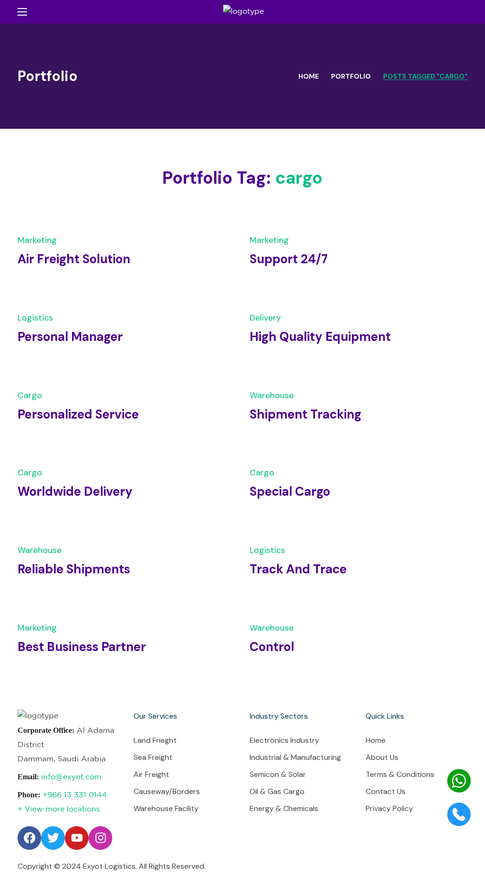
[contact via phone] (459, 824)
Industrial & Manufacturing (295, 757)
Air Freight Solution (74, 259)
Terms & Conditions (400, 774)
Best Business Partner (82, 647)
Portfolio (351, 76)
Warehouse (272, 395)
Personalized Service (78, 414)
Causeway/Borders (167, 791)
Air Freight (151, 774)
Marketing (37, 240)
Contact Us (385, 791)
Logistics (35, 317)
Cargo (30, 395)
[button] (463, 12)
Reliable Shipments (74, 569)
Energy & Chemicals (284, 808)
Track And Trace (298, 569)
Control (272, 647)
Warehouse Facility (166, 808)
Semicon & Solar (278, 774)
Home (308, 76)
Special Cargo (290, 491)
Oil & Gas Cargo (277, 791)
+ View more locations (59, 809)
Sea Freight (153, 757)
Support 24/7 (289, 259)
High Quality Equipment (320, 337)
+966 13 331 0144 (75, 795)
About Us (382, 757)
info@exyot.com (71, 777)
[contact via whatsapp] (459, 790)
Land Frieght (155, 740)
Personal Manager (70, 337)
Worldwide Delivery (75, 491)
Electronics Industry (284, 740)
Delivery (265, 317)
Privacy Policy (389, 808)
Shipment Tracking (305, 414)
